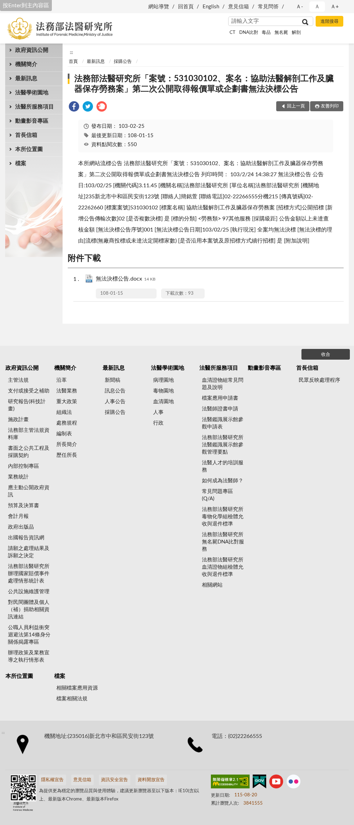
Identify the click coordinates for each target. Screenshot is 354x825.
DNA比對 (248, 32)
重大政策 (66, 401)
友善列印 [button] (330, 106)
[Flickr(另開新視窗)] (293, 783)
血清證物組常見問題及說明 (222, 384)
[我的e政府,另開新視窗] (259, 783)
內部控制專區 (23, 466)
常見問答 (268, 6)
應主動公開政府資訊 (28, 491)
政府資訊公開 (31, 50)
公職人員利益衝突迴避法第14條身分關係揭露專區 (29, 635)
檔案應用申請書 (220, 398)
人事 (158, 412)
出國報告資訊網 (26, 537)
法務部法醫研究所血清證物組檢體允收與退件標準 (222, 567)
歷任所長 (66, 455)
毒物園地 (163, 390)
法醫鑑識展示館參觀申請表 (222, 423)
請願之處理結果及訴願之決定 (28, 552)
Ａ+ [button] (334, 6)
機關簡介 (26, 64)
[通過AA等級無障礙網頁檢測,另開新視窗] (230, 783)
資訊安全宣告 (114, 780)
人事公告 (115, 401)
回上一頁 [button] (296, 106)
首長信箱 (26, 135)
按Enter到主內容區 (26, 5)
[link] (74, 107)
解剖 (296, 32)
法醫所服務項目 (34, 107)
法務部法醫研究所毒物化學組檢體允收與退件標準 (222, 517)
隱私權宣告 (52, 780)
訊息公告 (115, 390)
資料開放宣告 (151, 780)
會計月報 (18, 516)
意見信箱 (238, 6)
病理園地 (163, 380)
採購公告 (123, 61)
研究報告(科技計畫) (27, 405)
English (211, 6)
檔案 (20, 163)
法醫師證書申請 (220, 408)
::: (71, 52)
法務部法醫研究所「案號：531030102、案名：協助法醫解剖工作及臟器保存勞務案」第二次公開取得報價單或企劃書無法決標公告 (204, 84)
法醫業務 (66, 390)
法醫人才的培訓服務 (222, 466)
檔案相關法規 (71, 698)
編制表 (64, 433)
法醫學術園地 (31, 92)
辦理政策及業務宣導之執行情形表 (28, 656)
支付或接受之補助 (28, 390)
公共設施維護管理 (28, 591)
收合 (325, 354)
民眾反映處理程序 (319, 380)
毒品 (266, 32)
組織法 (64, 412)
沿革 (61, 380)
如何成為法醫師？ (222, 480)
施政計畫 (18, 419)
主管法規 (18, 380)
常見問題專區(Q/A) (217, 495)
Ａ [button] (317, 6)
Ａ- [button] (299, 6)
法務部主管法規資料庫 (28, 434)
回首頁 (186, 6)
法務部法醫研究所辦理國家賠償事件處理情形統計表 (28, 574)
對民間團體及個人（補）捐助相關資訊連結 (28, 609)
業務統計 (18, 477)
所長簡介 (66, 444)
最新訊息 (26, 78)
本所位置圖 (29, 149)
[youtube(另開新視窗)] (276, 783)
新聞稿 (112, 380)
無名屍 (281, 32)
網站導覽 (158, 6)
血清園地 (163, 401)
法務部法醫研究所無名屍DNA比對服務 (223, 542)
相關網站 (212, 585)
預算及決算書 (23, 505)
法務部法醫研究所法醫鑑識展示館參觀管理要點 (222, 445)
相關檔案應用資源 (77, 688)
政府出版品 (21, 527)
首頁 (73, 61)
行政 (158, 423)
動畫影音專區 (31, 121)
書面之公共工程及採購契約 (28, 452)
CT (232, 32)
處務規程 (66, 423)
